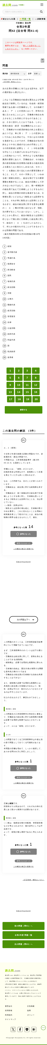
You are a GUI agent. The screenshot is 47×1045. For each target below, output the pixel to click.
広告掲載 (30, 1006)
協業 (29, 1010)
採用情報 (8, 1010)
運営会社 (8, 1006)
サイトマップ (10, 1019)
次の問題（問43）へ (23, 944)
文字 (30, 74)
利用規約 (8, 1015)
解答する (23, 410)
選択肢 (5, 74)
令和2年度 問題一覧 (23, 935)
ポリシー (30, 1015)
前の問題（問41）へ (23, 926)
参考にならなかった (23, 543)
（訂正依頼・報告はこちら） (12, 81)
